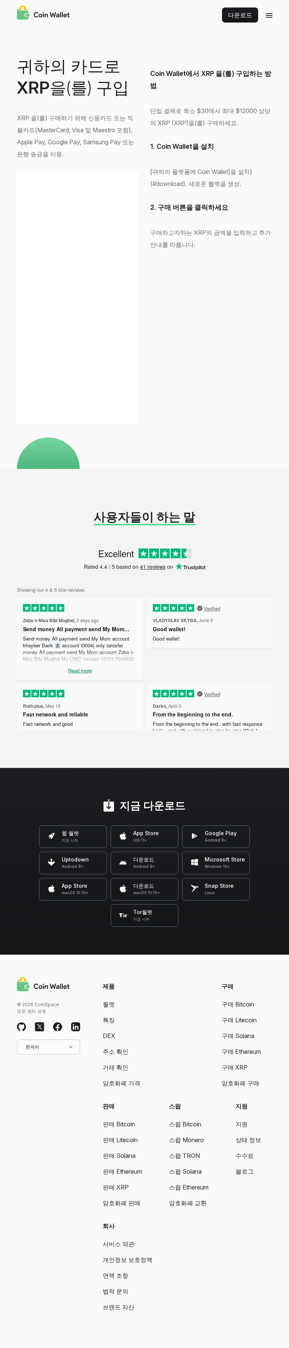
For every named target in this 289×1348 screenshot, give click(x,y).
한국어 (32, 1047)
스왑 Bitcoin (185, 1124)
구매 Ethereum (241, 1051)
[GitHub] (21, 1027)
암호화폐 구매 (240, 1083)
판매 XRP (116, 1187)
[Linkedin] (75, 1027)
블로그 (245, 1171)
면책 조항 (115, 1275)
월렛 (109, 1004)
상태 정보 (248, 1140)
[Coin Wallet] (43, 14)
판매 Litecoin (120, 1140)
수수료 (245, 1155)
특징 (109, 1020)
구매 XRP (235, 1067)
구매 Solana (238, 1036)
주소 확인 (115, 1051)
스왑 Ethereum (188, 1187)
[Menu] (269, 15)
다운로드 (240, 15)
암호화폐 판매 (121, 1203)
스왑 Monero (186, 1140)
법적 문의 (115, 1291)
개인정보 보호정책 (127, 1259)
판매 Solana (119, 1155)
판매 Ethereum (122, 1171)
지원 (242, 1124)
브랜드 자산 (118, 1307)
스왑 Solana (185, 1171)
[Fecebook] (57, 1027)
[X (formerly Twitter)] (39, 1027)
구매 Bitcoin (238, 1004)
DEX (109, 1036)
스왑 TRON (184, 1155)
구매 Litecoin (239, 1020)
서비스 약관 (118, 1244)
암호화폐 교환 (188, 1203)
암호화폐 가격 (121, 1083)
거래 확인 (115, 1067)
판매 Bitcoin (119, 1124)
